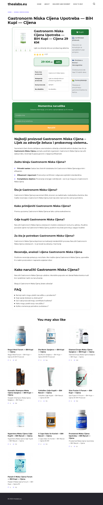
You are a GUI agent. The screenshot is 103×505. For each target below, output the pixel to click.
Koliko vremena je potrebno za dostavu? (32, 306)
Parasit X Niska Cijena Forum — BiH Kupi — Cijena (20, 478)
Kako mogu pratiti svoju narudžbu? (30, 303)
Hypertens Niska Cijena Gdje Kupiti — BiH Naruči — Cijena (20, 435)
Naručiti (51, 128)
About (47, 4)
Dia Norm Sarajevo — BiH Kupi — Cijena (51, 351)
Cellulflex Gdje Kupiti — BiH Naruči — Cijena (50, 392)
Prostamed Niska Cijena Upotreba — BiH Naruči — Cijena (79, 436)
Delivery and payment (61, 4)
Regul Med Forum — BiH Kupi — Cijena (20, 351)
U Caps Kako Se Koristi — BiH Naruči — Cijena (50, 435)
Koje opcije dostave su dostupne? (29, 298)
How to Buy (78, 4)
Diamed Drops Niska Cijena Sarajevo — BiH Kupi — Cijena (81, 351)
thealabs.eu (17, 4)
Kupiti (81, 32)
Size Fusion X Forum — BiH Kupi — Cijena (80, 392)
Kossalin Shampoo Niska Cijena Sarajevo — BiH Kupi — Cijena (20, 393)
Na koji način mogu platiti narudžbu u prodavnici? (36, 295)
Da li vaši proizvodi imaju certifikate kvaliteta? (34, 301)
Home (39, 4)
